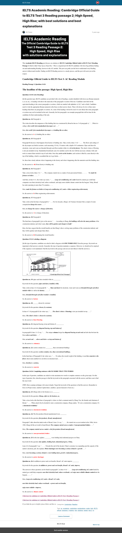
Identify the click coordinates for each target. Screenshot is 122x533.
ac (61, 508)
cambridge (73, 508)
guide (88, 508)
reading (71, 510)
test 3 (90, 510)
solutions (80, 510)
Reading (74, 504)
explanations (81, 508)
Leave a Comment (64, 516)
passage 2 (65, 510)
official (59, 510)
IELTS (95, 508)
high (91, 508)
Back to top (96, 524)
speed (86, 510)
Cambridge (68, 504)
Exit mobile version (61, 530)
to (93, 510)
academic (66, 508)
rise (76, 510)
